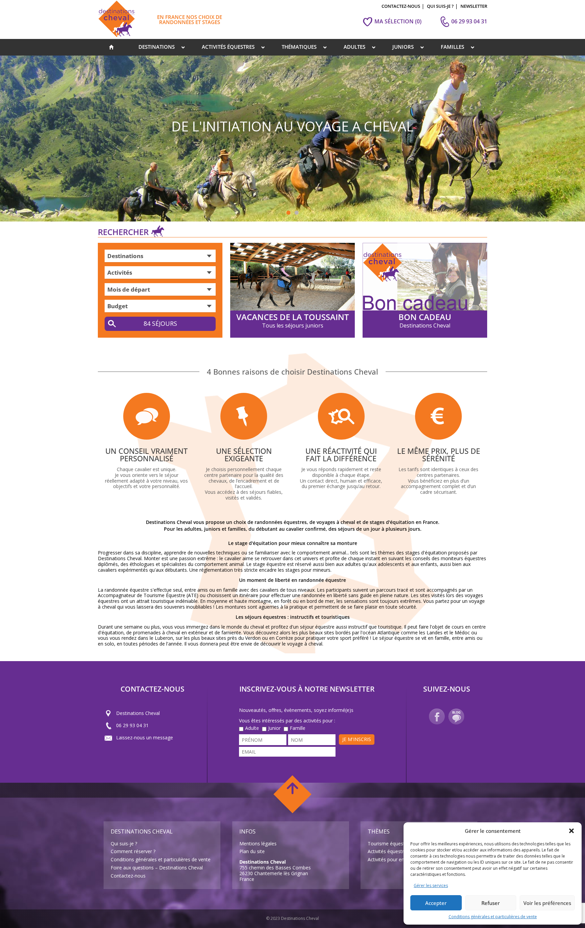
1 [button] (288, 213)
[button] (571, 830)
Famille (297, 728)
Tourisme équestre (388, 843)
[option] (292, 139)
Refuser (490, 903)
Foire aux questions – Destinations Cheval (157, 867)
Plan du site (252, 851)
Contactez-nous (128, 875)
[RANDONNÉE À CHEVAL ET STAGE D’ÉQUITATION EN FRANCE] (111, 47)
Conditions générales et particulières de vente (493, 917)
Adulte (252, 728)
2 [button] (296, 213)
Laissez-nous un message (144, 737)
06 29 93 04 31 (132, 725)
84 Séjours (160, 323)
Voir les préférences (547, 903)
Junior (274, 728)
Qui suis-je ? (124, 843)
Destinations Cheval (138, 713)
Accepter (436, 903)
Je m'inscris (356, 739)
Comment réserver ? (133, 851)
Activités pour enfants (391, 859)
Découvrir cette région (439, 201)
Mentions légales (258, 843)
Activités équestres (388, 851)
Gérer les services (431, 885)
